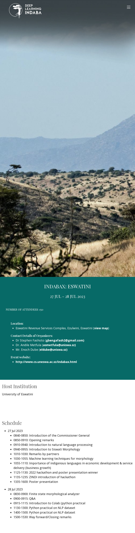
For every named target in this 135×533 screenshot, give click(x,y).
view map (101, 328)
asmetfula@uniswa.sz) (59, 345)
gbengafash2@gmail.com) (65, 340)
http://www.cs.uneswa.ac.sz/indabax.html (46, 362)
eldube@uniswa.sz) (53, 350)
